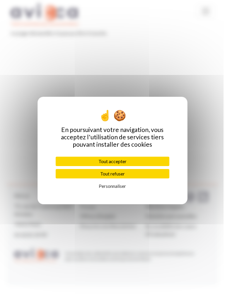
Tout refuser (112, 173)
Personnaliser (112, 186)
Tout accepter (112, 161)
